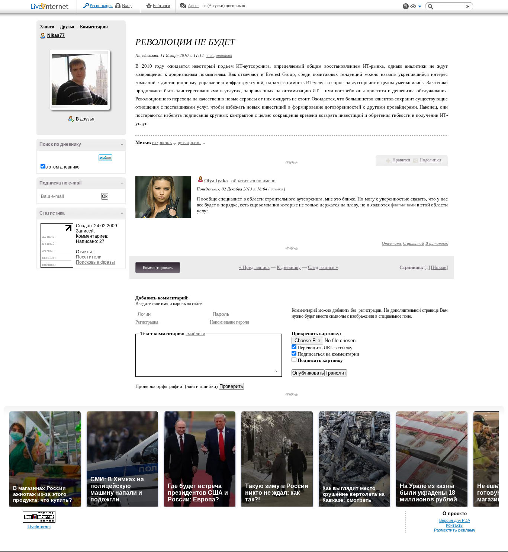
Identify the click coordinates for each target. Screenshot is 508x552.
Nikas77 (43, 36)
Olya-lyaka (216, 180)
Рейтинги (161, 5)
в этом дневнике (62, 167)
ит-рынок (162, 142)
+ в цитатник (219, 55)
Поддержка (406, 6)
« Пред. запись (254, 267)
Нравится (401, 160)
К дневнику (289, 267)
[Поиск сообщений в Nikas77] (105, 157)
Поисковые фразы (95, 262)
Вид (415, 7)
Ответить (392, 243)
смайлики (195, 333)
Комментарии (94, 26)
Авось (193, 5)
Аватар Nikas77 (79, 79)
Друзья (67, 26)
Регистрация (101, 5)
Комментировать (158, 267)
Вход (127, 5)
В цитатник (436, 243)
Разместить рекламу (454, 530)
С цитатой (413, 243)
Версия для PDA (454, 520)
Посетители (89, 257)
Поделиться (430, 160)
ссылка (277, 189)
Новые (439, 267)
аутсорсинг (189, 142)
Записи (47, 26)
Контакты (454, 525)
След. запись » (323, 267)
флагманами (403, 205)
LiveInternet (51, 7)
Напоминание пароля (229, 322)
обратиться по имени (253, 180)
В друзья (85, 119)
